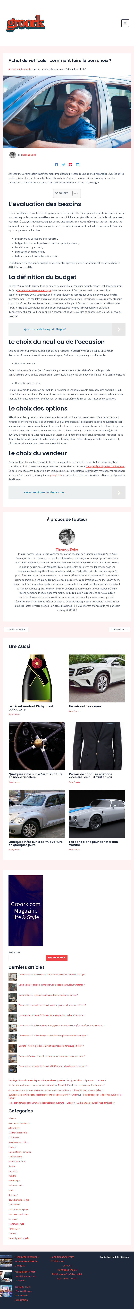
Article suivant (119, 629)
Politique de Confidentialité (67, 1274)
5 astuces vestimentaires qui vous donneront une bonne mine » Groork (39, 1090)
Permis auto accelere (85, 706)
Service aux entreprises (18, 1209)
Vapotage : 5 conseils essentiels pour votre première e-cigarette (36, 1080)
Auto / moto (14, 714)
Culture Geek (14, 1137)
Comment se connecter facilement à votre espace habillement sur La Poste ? (52, 1005)
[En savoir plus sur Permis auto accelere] (97, 678)
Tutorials (12, 1233)
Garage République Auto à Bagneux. (105, 466)
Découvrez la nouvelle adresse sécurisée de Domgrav (27, 1261)
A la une (12, 1118)
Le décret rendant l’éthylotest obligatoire (31, 707)
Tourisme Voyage (16, 1223)
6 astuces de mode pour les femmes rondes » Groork (31, 1085)
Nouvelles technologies (18, 1199)
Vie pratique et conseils (18, 1238)
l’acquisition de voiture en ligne (34, 290)
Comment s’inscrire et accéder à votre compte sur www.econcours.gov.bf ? (52, 1056)
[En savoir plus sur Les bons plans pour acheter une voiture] (97, 813)
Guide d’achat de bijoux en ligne (88, 1090)
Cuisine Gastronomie (17, 1132)
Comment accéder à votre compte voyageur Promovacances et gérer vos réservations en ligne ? (61, 1025)
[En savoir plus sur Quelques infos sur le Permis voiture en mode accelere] (37, 745)
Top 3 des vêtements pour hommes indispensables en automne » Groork (40, 1102)
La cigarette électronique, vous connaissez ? (86, 1080)
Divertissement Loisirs (17, 1142)
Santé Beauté (14, 1204)
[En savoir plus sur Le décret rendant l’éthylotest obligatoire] (37, 678)
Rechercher (14, 952)
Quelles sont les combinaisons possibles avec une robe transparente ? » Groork (43, 1094)
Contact (67, 1265)
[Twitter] (63, 164)
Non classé (13, 1195)
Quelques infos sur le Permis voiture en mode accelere (35, 775)
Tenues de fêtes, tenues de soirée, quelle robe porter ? (81, 1085)
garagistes (56, 475)
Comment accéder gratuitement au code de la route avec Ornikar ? (48, 995)
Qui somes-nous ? (67, 1278)
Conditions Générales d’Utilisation (62, 1259)
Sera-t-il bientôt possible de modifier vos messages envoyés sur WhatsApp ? (52, 984)
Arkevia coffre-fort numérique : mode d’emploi (25, 1276)
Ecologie (12, 1147)
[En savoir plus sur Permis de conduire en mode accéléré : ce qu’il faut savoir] (97, 745)
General (11, 1166)
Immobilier (13, 1171)
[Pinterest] (70, 164)
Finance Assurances (16, 1161)
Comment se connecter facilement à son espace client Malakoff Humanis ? (51, 1015)
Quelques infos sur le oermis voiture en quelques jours (36, 843)
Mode (10, 1190)
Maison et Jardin (15, 1185)
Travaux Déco (14, 1228)
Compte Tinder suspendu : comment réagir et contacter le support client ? (51, 1045)
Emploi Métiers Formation (19, 1152)
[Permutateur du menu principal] (125, 23)
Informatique (14, 1180)
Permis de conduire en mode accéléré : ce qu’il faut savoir (90, 775)
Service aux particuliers (18, 1214)
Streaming (12, 1219)
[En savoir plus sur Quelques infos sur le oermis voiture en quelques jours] (37, 813)
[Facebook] (56, 164)
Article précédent (16, 629)
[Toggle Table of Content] (73, 193)
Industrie (12, 1176)
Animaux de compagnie (19, 1123)
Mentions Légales (67, 1269)
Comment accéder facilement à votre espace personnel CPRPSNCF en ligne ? (52, 974)
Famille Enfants (15, 1156)
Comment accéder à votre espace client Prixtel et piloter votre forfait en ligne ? (53, 1035)
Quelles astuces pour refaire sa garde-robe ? (96, 1102)
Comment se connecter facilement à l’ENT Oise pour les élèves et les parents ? (53, 1066)
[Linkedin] (77, 164)
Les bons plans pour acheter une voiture (93, 843)
